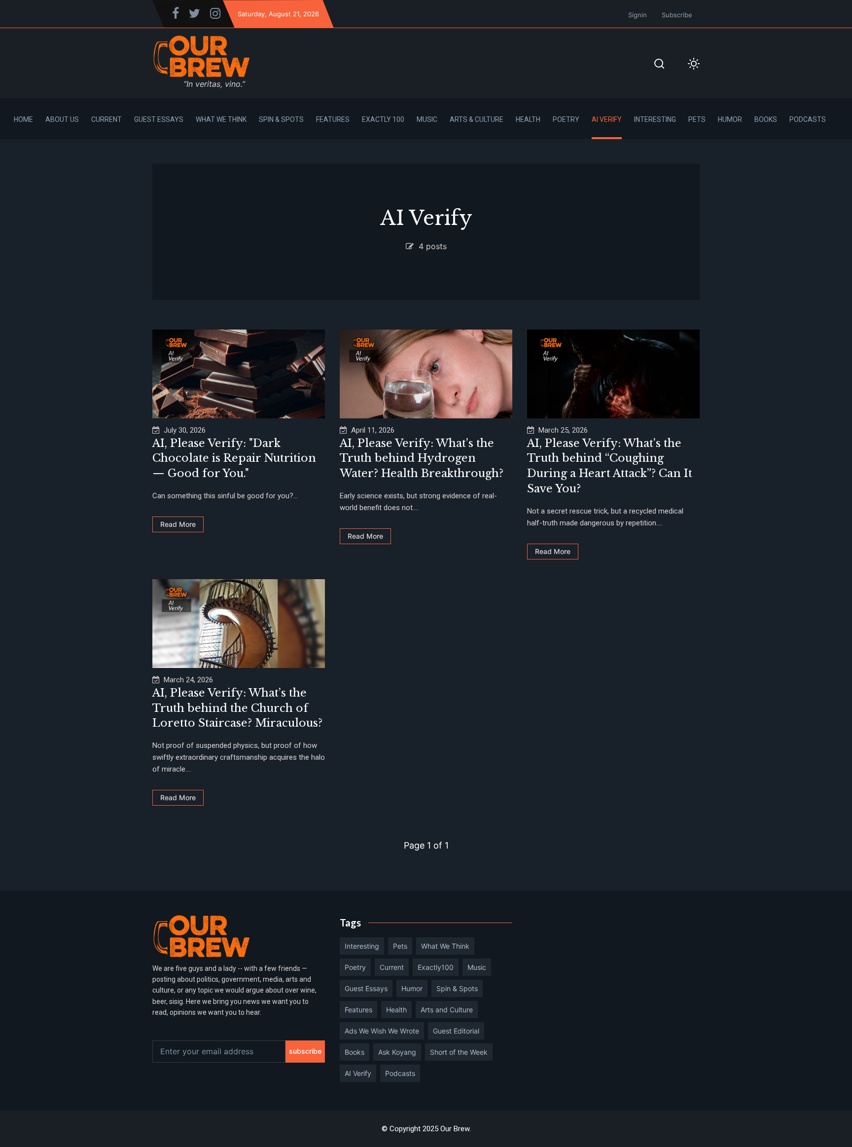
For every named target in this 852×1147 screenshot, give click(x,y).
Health (528, 119)
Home (23, 119)
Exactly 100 (383, 119)
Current (106, 119)
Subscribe (677, 15)
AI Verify (607, 119)
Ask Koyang (397, 1052)
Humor (730, 119)
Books (765, 119)
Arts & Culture (476, 119)
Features (333, 119)
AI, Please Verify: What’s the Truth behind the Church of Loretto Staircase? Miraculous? (237, 708)
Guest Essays (158, 119)
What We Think (221, 119)
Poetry (566, 119)
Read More (178, 524)
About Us (62, 119)
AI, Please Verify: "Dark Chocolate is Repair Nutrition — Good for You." (234, 459)
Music (427, 119)
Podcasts (807, 119)
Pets (697, 119)
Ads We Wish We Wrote (382, 1031)
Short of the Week (459, 1052)
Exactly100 (436, 967)
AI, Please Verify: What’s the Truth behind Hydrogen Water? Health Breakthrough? (421, 459)
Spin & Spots (281, 119)
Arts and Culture (447, 1009)
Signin (637, 15)
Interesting (655, 119)
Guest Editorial (456, 1031)
